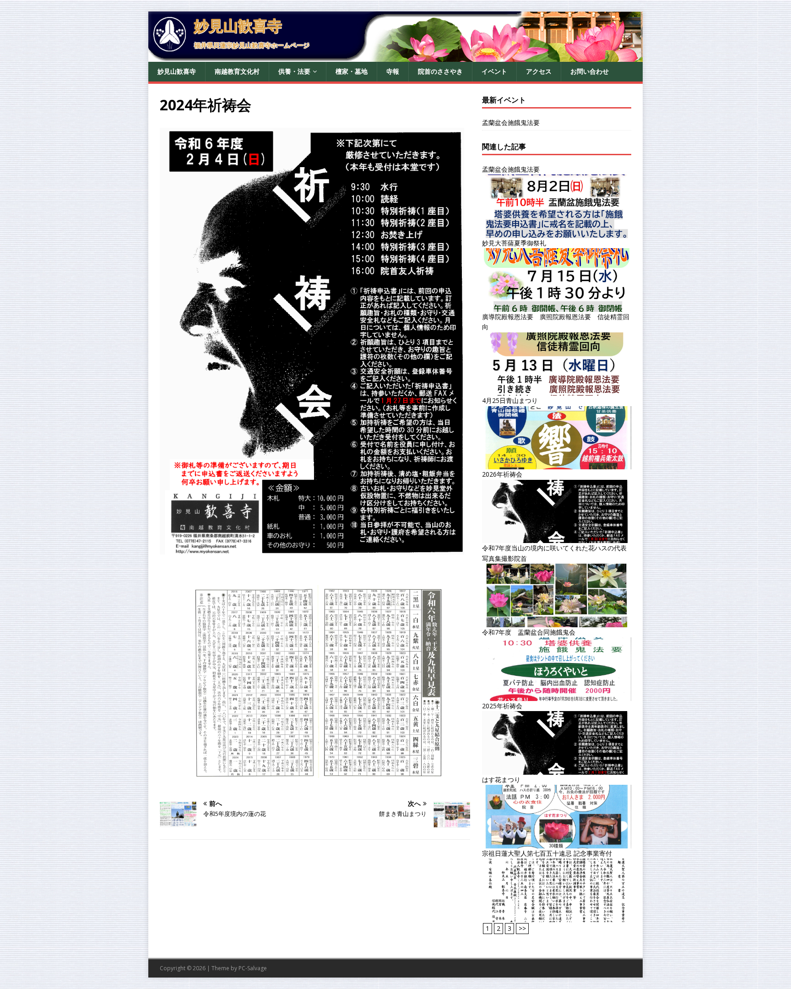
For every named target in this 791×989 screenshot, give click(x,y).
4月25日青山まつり (510, 400)
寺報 (392, 71)
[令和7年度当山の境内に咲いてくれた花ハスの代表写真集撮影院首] (556, 621)
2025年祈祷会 (502, 705)
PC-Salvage (252, 968)
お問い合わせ (589, 71)
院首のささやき (440, 71)
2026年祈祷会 (502, 474)
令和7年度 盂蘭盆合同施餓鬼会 (528, 632)
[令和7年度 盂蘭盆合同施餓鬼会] (556, 695)
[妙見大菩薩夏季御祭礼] (556, 306)
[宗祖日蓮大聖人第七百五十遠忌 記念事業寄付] (556, 917)
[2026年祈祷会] (556, 537)
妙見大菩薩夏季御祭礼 (514, 243)
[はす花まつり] (556, 843)
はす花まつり (501, 779)
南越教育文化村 (237, 71)
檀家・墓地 (352, 71)
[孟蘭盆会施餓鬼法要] (556, 232)
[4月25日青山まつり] (556, 464)
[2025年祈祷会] (556, 769)
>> (522, 928)
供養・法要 (294, 71)
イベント (494, 71)
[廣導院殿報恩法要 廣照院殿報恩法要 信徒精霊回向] (556, 390)
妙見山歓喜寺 (176, 71)
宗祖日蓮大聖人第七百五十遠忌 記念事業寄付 (547, 853)
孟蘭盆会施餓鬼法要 (511, 122)
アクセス (539, 71)
